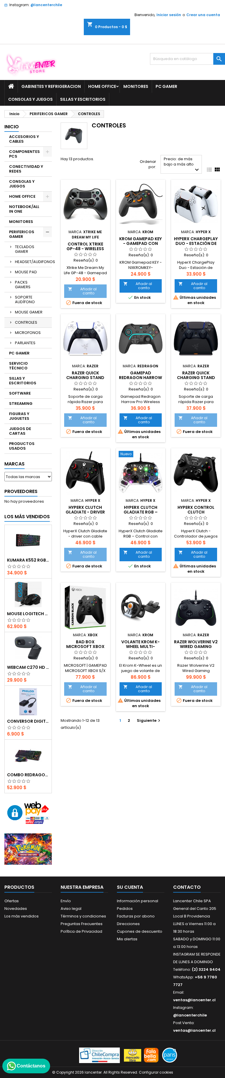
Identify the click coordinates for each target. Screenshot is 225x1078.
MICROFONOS (28, 332)
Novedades (15, 908)
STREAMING (21, 403)
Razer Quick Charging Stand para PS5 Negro (196, 377)
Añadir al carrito (82, 291)
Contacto (187, 887)
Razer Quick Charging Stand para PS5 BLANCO (85, 377)
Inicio (11, 126)
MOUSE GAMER (28, 312)
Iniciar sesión (168, 14)
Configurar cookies (156, 1072)
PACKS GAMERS (22, 284)
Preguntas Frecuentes (82, 924)
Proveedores (21, 491)
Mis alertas (127, 939)
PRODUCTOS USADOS (22, 446)
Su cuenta (130, 887)
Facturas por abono (136, 916)
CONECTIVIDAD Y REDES (26, 169)
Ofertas (11, 901)
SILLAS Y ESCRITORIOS (82, 99)
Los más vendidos (27, 516)
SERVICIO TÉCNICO (18, 366)
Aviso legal (71, 908)
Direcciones (128, 924)
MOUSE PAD (26, 272)
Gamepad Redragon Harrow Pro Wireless (140, 377)
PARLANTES (25, 343)
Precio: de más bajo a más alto (182, 164)
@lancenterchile (46, 4)
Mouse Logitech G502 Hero (28, 613)
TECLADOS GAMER (24, 249)
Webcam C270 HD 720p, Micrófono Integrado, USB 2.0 (28, 667)
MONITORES (135, 86)
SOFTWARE (20, 393)
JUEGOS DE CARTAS (20, 431)
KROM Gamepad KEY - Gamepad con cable (140, 243)
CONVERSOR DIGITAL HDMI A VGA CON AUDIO (28, 721)
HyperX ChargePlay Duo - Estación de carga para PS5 (196, 243)
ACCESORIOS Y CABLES (24, 139)
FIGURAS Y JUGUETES (19, 416)
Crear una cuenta (203, 14)
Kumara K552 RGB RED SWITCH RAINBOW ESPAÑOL (28, 560)
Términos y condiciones (83, 916)
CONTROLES (26, 322)
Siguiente (149, 720)
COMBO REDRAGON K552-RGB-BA (28, 774)
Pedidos (125, 908)
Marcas (14, 463)
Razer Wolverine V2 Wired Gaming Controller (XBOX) (196, 646)
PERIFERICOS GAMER (21, 234)
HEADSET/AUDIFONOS (33, 262)
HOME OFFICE (102, 86)
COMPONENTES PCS (24, 154)
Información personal (137, 901)
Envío (66, 901)
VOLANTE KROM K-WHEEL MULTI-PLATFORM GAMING (140, 646)
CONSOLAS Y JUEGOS (30, 99)
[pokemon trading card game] (28, 849)
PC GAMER (166, 86)
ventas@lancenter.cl (194, 1000)
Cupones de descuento (139, 931)
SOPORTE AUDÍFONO (25, 299)
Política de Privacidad (81, 931)
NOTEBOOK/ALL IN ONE (24, 209)
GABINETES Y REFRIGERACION (51, 86)
